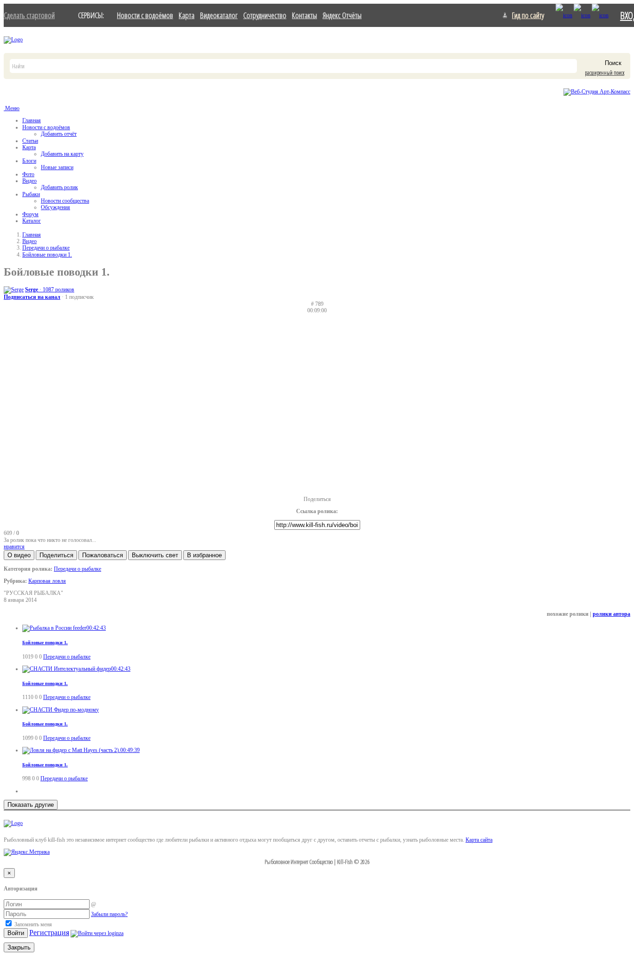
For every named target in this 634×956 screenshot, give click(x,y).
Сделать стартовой (29, 15)
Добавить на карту (62, 154)
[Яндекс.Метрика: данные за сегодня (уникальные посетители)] (27, 852)
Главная (31, 120)
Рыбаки (31, 194)
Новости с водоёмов (145, 15)
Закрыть (19, 947)
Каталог (31, 221)
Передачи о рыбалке (46, 247)
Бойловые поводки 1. (47, 254)
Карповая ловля (47, 581)
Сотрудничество (264, 15)
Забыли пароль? (109, 914)
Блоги (29, 161)
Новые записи (57, 167)
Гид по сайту (528, 15)
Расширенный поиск (604, 73)
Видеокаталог (219, 15)
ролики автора (611, 614)
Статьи (30, 141)
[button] (19, 555)
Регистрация (49, 932)
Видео (29, 181)
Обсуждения (55, 207)
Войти (15, 933)
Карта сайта (479, 840)
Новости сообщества (65, 201)
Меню (11, 108)
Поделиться (317, 499)
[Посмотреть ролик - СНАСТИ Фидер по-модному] (60, 709)
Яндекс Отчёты (342, 15)
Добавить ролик (59, 187)
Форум (30, 214)
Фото (28, 174)
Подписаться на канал (32, 297)
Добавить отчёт (59, 134)
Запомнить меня (32, 924)
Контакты (304, 15)
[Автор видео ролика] (14, 289)
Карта (186, 15)
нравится (14, 546)
